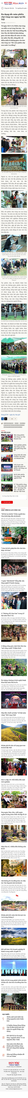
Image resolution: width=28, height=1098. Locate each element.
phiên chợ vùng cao (8, 423)
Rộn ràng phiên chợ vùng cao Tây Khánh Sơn (19, 437)
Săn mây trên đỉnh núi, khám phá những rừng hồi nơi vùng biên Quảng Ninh (15, 1047)
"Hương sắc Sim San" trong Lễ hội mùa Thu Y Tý (12, 614)
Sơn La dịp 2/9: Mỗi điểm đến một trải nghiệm (13, 781)
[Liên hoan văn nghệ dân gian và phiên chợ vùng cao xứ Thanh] (7, 468)
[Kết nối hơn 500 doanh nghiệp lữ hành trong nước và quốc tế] (14, 967)
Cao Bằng (22, 423)
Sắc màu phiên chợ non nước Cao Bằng (13, 427)
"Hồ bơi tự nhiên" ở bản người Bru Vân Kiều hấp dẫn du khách (13, 515)
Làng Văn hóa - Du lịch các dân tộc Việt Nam (14, 425)
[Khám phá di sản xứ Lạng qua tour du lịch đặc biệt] (14, 766)
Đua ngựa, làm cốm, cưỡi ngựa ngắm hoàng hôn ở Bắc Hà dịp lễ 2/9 (14, 813)
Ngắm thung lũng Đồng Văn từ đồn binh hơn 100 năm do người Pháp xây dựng (16, 1028)
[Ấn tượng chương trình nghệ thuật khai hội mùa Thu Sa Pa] (14, 700)
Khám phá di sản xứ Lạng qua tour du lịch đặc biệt (13, 747)
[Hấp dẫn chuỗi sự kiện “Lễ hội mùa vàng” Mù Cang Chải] (14, 732)
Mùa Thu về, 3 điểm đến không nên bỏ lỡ (13, 848)
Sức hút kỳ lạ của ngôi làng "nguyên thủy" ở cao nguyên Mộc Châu (16, 1037)
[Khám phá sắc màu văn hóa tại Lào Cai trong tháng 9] (14, 936)
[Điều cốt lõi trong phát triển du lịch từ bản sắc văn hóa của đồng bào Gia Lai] (14, 1002)
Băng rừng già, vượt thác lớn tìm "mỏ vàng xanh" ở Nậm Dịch (13, 647)
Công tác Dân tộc (9, 8)
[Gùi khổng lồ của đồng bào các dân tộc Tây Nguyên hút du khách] (14, 902)
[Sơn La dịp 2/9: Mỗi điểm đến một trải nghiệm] (14, 799)
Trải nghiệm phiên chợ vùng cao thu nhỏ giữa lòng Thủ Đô (20, 447)
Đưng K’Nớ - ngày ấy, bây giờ (10, 415)
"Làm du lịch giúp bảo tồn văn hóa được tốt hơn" (13, 549)
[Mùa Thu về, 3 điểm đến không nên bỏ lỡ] (14, 868)
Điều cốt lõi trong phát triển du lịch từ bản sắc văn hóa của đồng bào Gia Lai (14, 982)
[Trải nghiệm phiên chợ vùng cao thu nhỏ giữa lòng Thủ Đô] (7, 448)
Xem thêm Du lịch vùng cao (11, 510)
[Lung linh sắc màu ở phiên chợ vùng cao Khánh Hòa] (7, 458)
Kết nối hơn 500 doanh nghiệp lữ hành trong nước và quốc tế (13, 950)
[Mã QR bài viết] (15, 418)
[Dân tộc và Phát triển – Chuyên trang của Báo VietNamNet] (8, 3)
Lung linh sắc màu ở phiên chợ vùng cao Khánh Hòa (20, 456)
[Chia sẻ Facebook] (2, 418)
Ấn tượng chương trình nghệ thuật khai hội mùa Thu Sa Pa (13, 681)
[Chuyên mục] (2, 3)
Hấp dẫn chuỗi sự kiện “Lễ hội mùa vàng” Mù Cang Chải (13, 714)
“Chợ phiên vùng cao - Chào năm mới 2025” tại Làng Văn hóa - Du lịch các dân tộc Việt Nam (20, 488)
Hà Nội (16, 423)
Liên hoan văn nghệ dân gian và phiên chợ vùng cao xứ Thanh (20, 467)
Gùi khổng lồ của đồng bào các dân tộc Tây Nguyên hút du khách (13, 882)
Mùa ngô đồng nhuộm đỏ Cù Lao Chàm (15, 1055)
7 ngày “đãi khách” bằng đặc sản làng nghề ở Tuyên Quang (12, 582)
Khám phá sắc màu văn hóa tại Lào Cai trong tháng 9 (13, 916)
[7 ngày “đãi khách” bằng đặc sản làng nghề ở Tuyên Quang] (14, 600)
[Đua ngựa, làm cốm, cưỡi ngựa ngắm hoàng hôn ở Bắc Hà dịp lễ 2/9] (14, 833)
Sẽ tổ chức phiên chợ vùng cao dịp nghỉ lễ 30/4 (19, 476)
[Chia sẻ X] (5, 418)
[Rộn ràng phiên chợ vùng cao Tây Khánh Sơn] (7, 438)
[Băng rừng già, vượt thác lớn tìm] (14, 667)
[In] (12, 418)
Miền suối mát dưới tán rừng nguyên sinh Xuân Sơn (15, 1019)
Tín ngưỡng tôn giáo (21, 8)
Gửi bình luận (7, 502)
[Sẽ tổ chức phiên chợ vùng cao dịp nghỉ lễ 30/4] (7, 478)
